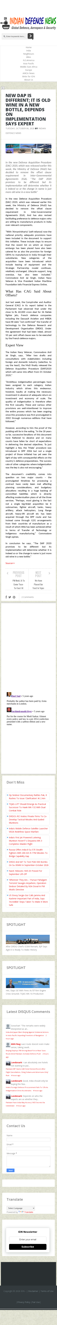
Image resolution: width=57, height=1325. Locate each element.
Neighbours (28, 53)
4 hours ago (15, 1075)
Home (29, 47)
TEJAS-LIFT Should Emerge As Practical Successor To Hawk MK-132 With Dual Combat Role (27, 807)
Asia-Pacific (28, 63)
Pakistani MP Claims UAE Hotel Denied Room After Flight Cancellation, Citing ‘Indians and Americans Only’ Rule (27, 1072)
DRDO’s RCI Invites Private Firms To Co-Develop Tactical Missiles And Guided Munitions (28, 819)
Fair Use (36, 1302)
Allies (28, 57)
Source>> (10, 563)
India (28, 50)
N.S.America (28, 60)
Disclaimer (33, 1291)
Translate (28, 1212)
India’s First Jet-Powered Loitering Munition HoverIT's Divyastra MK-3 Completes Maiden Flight (25, 840)
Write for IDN (28, 76)
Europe (28, 70)
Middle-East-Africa (28, 66)
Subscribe (27, 1246)
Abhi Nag (16, 1044)
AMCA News (28, 73)
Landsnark (16, 1062)
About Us (28, 79)
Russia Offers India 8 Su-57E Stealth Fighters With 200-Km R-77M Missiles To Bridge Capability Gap (28, 853)
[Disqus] (28, 648)
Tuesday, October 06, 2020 (20, 128)
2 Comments (27, 597)
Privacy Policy (23, 1302)
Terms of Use (46, 1291)
